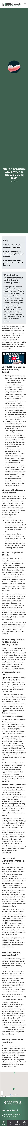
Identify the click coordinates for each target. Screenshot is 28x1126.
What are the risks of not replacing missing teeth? (12, 246)
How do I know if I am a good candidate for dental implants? (13, 263)
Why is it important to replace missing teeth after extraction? (13, 254)
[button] (24, 4)
